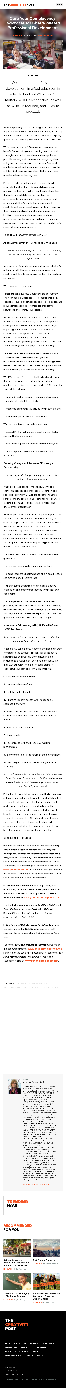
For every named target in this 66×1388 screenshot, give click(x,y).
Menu (59, 5)
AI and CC (28, 1356)
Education (10, 1352)
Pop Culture (20, 1344)
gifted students (32, 988)
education (21, 984)
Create (34, 1352)
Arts (7, 1344)
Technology (47, 1344)
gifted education (38, 984)
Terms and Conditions (14, 1374)
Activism (23, 1352)
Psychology (27, 1348)
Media (40, 1356)
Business (41, 1348)
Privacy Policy (11, 1371)
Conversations (13, 1356)
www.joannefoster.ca (16, 869)
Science (34, 1344)
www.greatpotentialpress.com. (41, 897)
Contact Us (10, 1367)
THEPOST (17, 1325)
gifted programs (12, 988)
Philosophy (11, 1348)
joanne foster (50, 988)
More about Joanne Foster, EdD (36, 1184)
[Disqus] (33, 1034)
